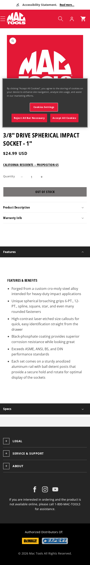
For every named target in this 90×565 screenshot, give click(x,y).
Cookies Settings (43, 107)
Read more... (67, 5)
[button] (60, 18)
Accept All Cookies (64, 117)
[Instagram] (45, 489)
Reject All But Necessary (29, 117)
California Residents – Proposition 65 (31, 165)
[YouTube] (55, 489)
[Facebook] (35, 489)
